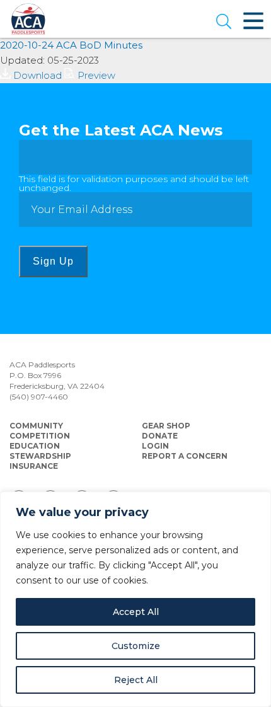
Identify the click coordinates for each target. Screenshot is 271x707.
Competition (39, 435)
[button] (224, 23)
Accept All (136, 612)
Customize (136, 646)
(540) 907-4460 (38, 396)
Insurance (33, 466)
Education (34, 446)
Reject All (136, 680)
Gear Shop (166, 425)
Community (36, 425)
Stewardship (40, 456)
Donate (160, 435)
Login (155, 446)
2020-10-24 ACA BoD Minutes (71, 45)
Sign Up (53, 261)
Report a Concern (185, 456)
